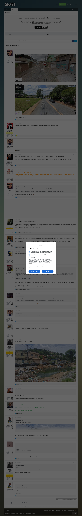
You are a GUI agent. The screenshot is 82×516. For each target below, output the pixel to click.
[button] (41, 257)
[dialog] (41, 258)
